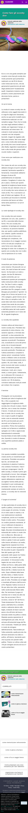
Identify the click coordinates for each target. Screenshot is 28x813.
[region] (14, 61)
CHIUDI (24, 803)
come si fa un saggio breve (14, 757)
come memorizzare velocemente (14, 742)
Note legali (17, 785)
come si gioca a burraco (14, 750)
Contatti (12, 785)
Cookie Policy (16, 787)
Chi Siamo (6, 785)
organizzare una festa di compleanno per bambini (14, 773)
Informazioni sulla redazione (16, 24)
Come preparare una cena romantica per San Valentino (14, 765)
